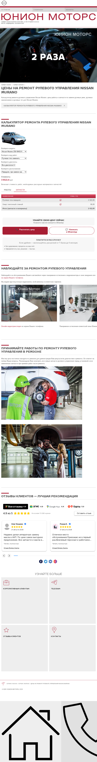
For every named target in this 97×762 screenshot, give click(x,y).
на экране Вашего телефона (12, 278)
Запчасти (20, 190)
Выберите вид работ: (9, 155)
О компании (38, 10)
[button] (4, 556)
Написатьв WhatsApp (71, 230)
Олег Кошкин (17, 524)
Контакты (70, 10)
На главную (5, 10)
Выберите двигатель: (9, 162)
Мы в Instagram (55, 561)
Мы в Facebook (41, 561)
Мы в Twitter (45, 561)
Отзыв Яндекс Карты (11, 548)
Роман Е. (64, 524)
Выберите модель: (8, 148)
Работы (7, 190)
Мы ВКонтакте (50, 561)
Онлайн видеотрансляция (11, 326)
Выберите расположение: (11, 169)
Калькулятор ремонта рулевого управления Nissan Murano (33, 105)
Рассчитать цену (25, 229)
